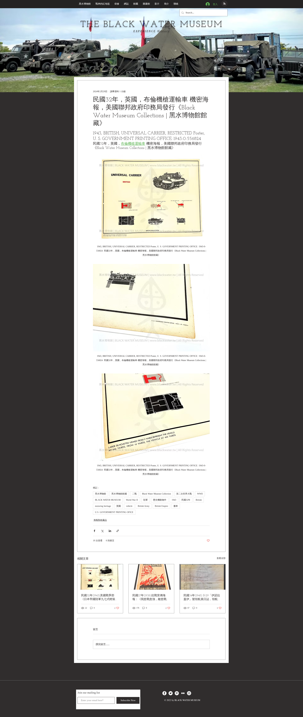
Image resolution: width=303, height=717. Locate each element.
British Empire (161, 506)
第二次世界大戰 (184, 494)
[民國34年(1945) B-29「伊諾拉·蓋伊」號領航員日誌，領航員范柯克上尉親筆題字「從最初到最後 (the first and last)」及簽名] (202, 577)
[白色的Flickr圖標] (183, 693)
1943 (174, 500)
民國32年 (185, 500)
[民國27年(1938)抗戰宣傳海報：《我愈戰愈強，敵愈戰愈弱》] (151, 577)
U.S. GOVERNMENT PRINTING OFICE (114, 512)
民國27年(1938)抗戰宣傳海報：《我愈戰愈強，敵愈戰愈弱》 (150, 597)
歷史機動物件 (159, 500)
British (199, 500)
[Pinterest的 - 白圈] (177, 693)
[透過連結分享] (117, 530)
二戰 (134, 494)
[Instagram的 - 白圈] (189, 693)
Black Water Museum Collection (156, 494)
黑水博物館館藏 (119, 494)
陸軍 (145, 500)
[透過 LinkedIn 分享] (109, 530)
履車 (175, 506)
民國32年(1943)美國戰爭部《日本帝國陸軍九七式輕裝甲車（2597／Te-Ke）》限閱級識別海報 (99, 597)
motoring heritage (103, 506)
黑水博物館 (100, 494)
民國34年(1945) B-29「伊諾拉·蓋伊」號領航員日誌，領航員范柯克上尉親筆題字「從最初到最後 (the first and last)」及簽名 (202, 597)
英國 (118, 506)
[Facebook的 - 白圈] (164, 693)
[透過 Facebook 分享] (94, 530)
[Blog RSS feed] (224, 3)
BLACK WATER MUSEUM (108, 500)
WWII (200, 494)
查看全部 (221, 558)
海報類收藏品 (100, 520)
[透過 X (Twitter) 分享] (102, 530)
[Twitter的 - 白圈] (171, 693)
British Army (143, 506)
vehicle (129, 506)
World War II (132, 500)
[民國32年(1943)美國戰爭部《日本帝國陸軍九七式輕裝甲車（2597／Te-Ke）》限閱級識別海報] (100, 577)
